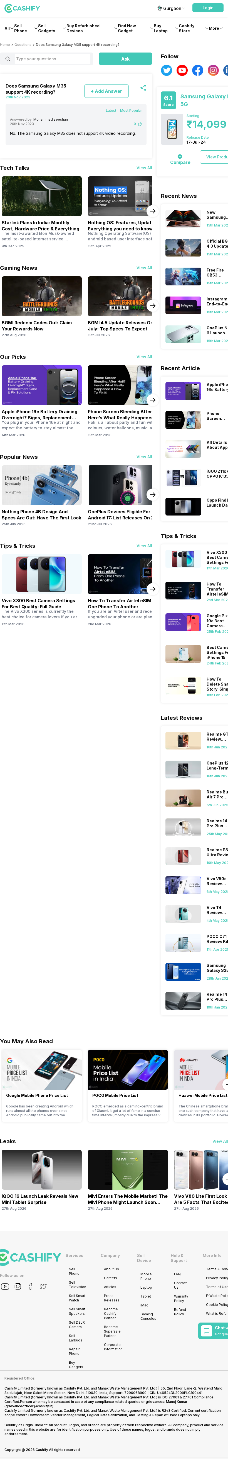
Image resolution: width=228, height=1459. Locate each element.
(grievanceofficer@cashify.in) (28, 1406)
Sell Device (144, 1258)
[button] (208, 7)
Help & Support (179, 1258)
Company (110, 1255)
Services (74, 1255)
